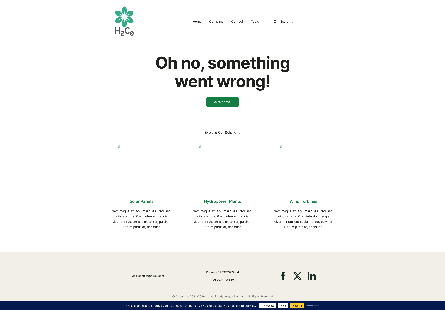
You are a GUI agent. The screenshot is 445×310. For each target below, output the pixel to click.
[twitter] (297, 276)
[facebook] (283, 276)
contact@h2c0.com (151, 276)
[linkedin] (311, 276)
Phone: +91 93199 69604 (222, 272)
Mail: (134, 276)
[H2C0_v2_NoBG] (124, 6)
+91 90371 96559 (222, 279)
